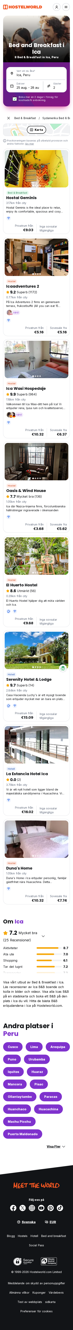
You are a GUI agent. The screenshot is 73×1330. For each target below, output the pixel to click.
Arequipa (57, 1047)
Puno (12, 1059)
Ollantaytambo (20, 1097)
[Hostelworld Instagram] (32, 1208)
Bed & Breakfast (17, 192)
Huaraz (37, 1072)
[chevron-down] (43, 936)
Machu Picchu (19, 1122)
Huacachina (48, 1109)
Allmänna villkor (19, 1292)
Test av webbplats (30, 1302)
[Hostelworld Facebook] (13, 1208)
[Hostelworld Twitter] (22, 1208)
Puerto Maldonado (23, 1134)
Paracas (50, 1097)
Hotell (11, 674)
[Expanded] (8, 118)
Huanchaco (17, 1109)
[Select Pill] (57, 7)
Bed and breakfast (53, 1236)
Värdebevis (56, 1292)
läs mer (29, 143)
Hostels (23, 1236)
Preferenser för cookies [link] (36, 1311)
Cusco (13, 1047)
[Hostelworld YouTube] (41, 1208)
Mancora (15, 1084)
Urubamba (37, 1059)
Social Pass (36, 1245)
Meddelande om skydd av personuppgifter (36, 1283)
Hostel (12, 281)
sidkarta (50, 1302)
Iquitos (13, 1072)
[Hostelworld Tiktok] (60, 1208)
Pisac (38, 1084)
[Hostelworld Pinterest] (50, 1208)
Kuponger (39, 1292)
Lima (34, 1047)
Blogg (11, 1236)
